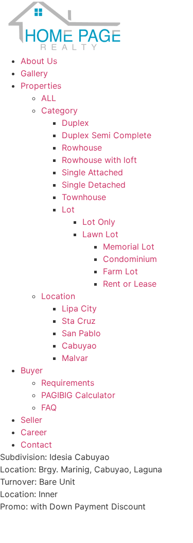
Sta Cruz (79, 321)
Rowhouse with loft (99, 160)
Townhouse (84, 197)
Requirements (67, 382)
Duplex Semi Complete (106, 135)
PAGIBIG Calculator (78, 395)
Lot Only (98, 222)
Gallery (34, 73)
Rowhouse (82, 147)
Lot (68, 209)
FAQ (49, 407)
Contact (36, 444)
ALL (48, 98)
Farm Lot (120, 271)
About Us (39, 61)
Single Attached (92, 172)
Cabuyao (79, 345)
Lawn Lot (100, 234)
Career (34, 432)
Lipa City (79, 308)
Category (59, 110)
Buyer (32, 370)
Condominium (130, 259)
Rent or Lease (129, 283)
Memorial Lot (128, 246)
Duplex (75, 123)
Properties (41, 85)
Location (58, 296)
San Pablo (81, 333)
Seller (31, 420)
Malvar (75, 358)
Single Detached (94, 184)
